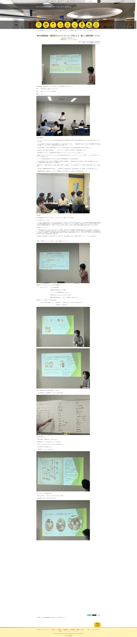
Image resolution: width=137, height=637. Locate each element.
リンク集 (87, 629)
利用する (82, 26)
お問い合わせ (54, 1)
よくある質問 (52, 629)
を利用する (89, 26)
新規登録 (48, 1)
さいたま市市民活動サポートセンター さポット (44, 30)
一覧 (53, 26)
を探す (45, 26)
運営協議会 (59, 629)
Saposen (96, 26)
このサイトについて (41, 1)
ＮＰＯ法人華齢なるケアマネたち (93, 42)
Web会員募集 (72, 629)
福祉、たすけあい (63, 30)
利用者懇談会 (65, 629)
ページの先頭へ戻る (97, 626)
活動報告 (56, 30)
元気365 (70, 635)
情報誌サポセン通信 (80, 629)
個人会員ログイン (62, 1)
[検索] (99, 1)
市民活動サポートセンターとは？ (42, 629)
